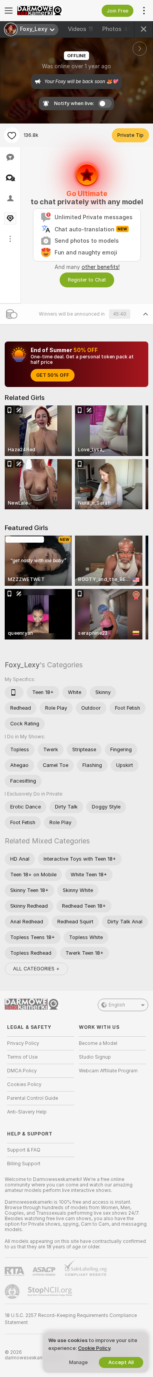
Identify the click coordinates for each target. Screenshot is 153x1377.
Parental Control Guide (32, 1098)
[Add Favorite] (12, 135)
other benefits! (101, 267)
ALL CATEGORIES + (36, 969)
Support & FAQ (23, 1150)
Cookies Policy (24, 1084)
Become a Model (98, 1043)
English (117, 1005)
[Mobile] (14, 692)
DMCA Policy (22, 1071)
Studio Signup (95, 1057)
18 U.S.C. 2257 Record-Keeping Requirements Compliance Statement (71, 1319)
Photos (116, 29)
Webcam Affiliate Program (108, 1071)
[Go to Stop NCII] (50, 1291)
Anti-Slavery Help (27, 1112)
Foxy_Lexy (22, 665)
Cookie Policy (94, 1348)
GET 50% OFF (52, 375)
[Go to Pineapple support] (13, 1291)
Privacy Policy (23, 1043)
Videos (80, 29)
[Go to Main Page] (46, 10)
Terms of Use (22, 1057)
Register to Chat (87, 280)
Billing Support (23, 1163)
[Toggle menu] (8, 10)
